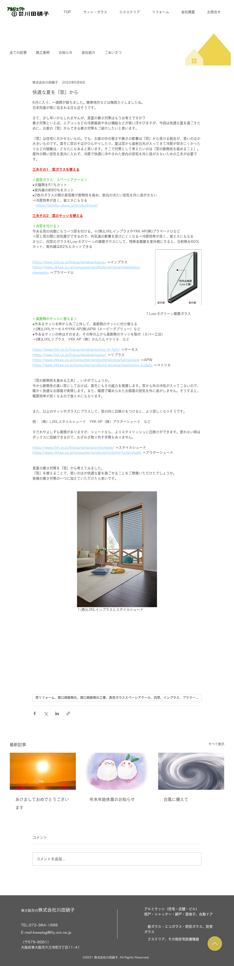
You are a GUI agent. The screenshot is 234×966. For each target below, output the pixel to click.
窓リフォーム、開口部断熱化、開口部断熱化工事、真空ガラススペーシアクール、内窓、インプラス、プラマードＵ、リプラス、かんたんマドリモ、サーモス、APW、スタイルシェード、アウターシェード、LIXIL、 (118, 697)
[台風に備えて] (191, 771)
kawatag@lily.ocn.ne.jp (52, 932)
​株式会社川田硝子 (48, 910)
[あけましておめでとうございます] (43, 771)
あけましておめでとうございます (42, 803)
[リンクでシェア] (68, 713)
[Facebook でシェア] (34, 713)
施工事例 (43, 52)
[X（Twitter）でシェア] (46, 713)
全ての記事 (18, 52)
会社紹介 (88, 52)
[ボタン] (214, 943)
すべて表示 (216, 744)
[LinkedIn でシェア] (57, 713)
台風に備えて (176, 799)
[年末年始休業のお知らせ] (117, 771)
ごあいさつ (113, 52)
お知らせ (65, 52)
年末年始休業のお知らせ (112, 799)
